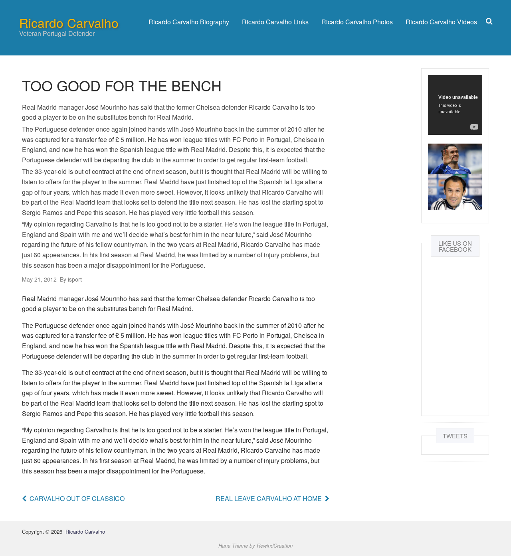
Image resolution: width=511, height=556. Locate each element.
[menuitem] (189, 22)
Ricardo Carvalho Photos (357, 21)
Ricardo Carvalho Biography (189, 21)
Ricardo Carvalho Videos (441, 21)
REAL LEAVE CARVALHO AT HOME (269, 498)
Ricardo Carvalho (69, 22)
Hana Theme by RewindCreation (255, 545)
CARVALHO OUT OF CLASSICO (77, 498)
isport (71, 279)
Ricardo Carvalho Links (275, 21)
